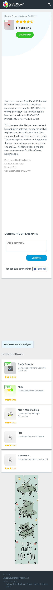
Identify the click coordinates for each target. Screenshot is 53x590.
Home (7, 16)
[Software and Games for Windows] (13, 4)
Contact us (19, 584)
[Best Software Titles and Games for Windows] (26, 309)
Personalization (19, 16)
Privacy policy (33, 584)
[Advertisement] (26, 69)
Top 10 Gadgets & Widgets (17, 344)
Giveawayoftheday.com (14, 577)
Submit (9, 584)
